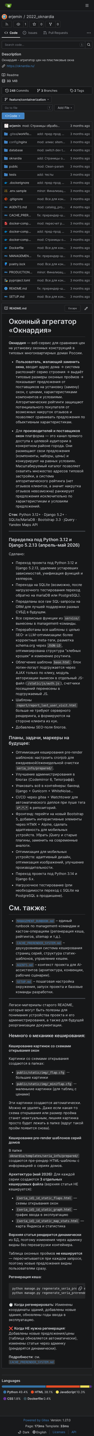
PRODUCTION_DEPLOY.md (21, 272)
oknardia (15, 158)
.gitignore (16, 199)
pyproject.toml (19, 280)
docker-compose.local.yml (21, 231)
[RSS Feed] (7, 24)
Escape (72, 308)
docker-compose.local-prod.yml (21, 223)
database (16, 150)
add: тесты (45, 174)
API (73, 1432)
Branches (49, 90)
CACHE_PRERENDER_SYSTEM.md (21, 215)
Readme (13, 75)
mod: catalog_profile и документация (64, 207)
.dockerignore (19, 182)
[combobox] (27, 107)
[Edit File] (86, 308)
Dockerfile (16, 248)
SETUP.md (16, 296)
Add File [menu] (63, 107)
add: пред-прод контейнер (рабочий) (65, 182)
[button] (18, 24)
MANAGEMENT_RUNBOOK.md (21, 256)
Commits (19, 90)
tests (12, 174)
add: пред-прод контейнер (57, 134)
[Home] (8, 5)
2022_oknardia (40, 17)
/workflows (21, 134)
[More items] (88, 33)
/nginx (18, 142)
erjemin (15, 17)
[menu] (24, 1432)
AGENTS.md (18, 207)
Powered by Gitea (36, 1420)
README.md (18, 288)
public (13, 166)
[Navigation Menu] (87, 5)
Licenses (59, 1432)
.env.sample (17, 191)
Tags (79, 90)
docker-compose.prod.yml (21, 239)
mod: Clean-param (50, 166)
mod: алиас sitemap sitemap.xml (60, 142)
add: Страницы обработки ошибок (62, 158)
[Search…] (88, 45)
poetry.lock (17, 264)
